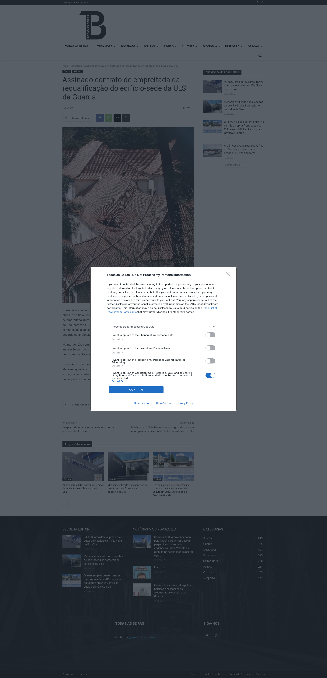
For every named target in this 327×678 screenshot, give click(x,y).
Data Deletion (142, 403)
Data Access (163, 403)
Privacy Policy (185, 403)
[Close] (229, 275)
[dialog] (163, 339)
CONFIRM (136, 389)
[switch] (210, 334)
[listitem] (163, 327)
